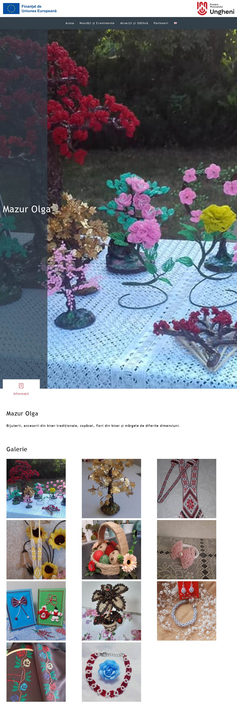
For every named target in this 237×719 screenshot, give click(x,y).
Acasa (70, 23)
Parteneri (161, 23)
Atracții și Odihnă (134, 23)
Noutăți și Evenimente (97, 23)
